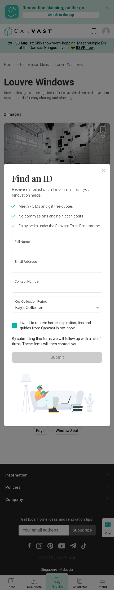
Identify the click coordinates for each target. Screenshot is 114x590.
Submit (57, 357)
